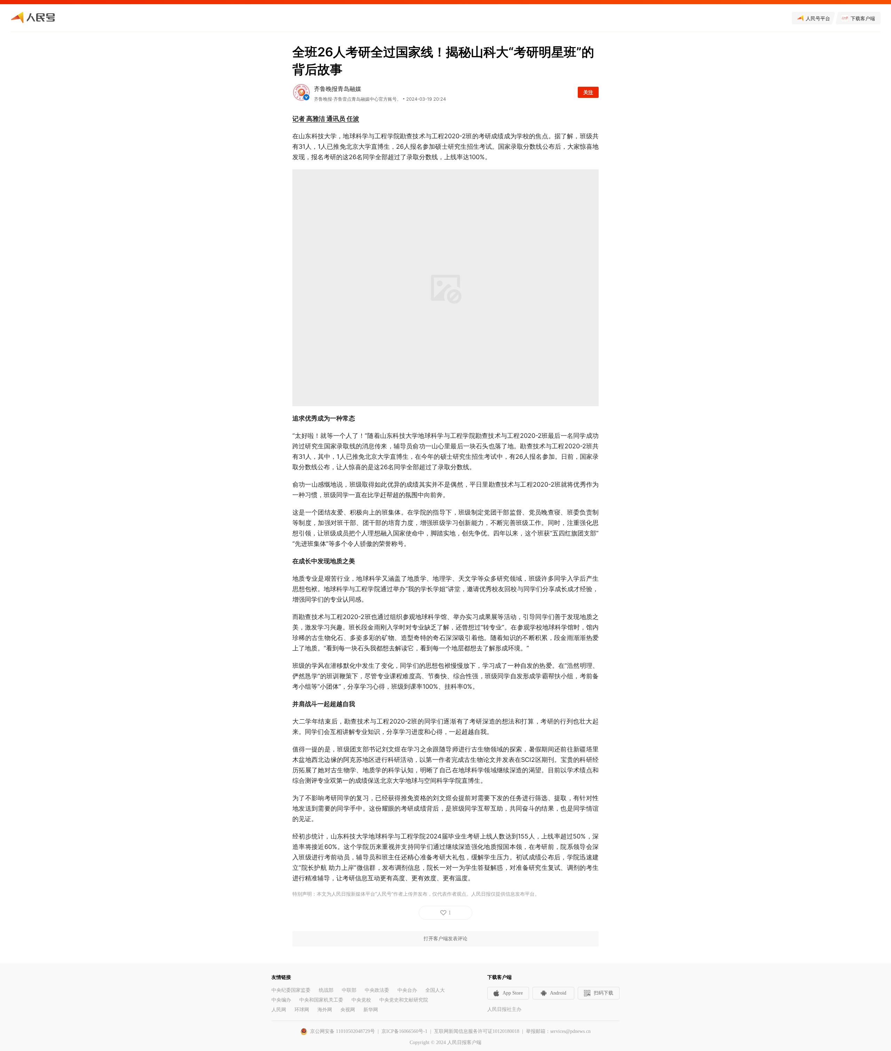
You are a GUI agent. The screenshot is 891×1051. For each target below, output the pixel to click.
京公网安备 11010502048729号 (342, 1031)
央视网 (347, 1009)
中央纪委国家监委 (290, 990)
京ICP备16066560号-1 (404, 1031)
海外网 (324, 1009)
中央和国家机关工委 (321, 1000)
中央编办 (281, 1000)
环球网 (301, 1009)
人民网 (278, 1009)
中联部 (349, 990)
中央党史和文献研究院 (403, 1000)
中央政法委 (377, 990)
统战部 (326, 990)
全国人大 (435, 990)
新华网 (370, 1009)
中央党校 (361, 1000)
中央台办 (407, 990)
